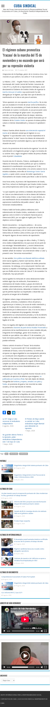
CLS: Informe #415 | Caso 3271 (11, 592)
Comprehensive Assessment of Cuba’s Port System (18, 577)
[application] (25, 619)
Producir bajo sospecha (22, 521)
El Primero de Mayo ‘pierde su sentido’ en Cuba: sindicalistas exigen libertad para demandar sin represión (34, 423)
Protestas (14, 454)
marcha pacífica (33, 102)
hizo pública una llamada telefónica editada (29, 258)
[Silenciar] (42, 631)
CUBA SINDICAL (25, 5)
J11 (7, 454)
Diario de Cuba (8, 70)
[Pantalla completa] (45, 631)
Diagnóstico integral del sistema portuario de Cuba (31, 465)
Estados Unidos (19, 120)
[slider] (23, 667)
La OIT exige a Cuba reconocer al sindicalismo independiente (11, 421)
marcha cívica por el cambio (12, 92)
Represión (23, 454)
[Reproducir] (4, 631)
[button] (25, 656)
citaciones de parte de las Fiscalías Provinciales (29, 328)
